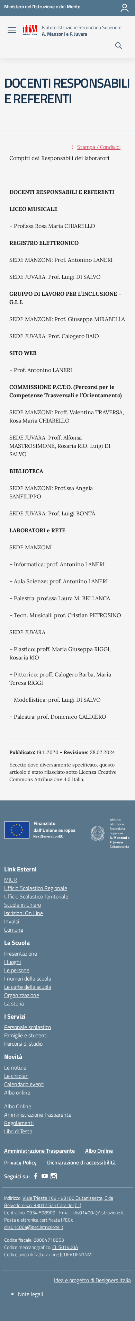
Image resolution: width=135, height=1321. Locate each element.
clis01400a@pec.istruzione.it (33, 1227)
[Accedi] (124, 7)
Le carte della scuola (27, 987)
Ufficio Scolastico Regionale (35, 888)
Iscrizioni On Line (23, 913)
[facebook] (36, 1176)
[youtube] (45, 1176)
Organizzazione (21, 995)
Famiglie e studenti (25, 1035)
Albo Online (17, 1106)
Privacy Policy (20, 1162)
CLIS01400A (65, 1247)
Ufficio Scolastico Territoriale (36, 896)
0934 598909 (41, 1212)
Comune (13, 929)
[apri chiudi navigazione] (12, 31)
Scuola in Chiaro (22, 905)
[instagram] (54, 1176)
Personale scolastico (27, 1027)
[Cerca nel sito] (118, 46)
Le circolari (16, 1076)
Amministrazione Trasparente (37, 1114)
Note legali (30, 1294)
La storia (14, 1003)
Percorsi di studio (23, 1043)
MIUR (10, 880)
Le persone (16, 970)
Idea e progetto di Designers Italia (92, 1280)
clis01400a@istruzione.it (98, 1212)
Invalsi (11, 921)
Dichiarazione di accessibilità (81, 1162)
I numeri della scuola (27, 978)
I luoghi (12, 962)
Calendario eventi (24, 1084)
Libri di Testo (18, 1131)
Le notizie (15, 1067)
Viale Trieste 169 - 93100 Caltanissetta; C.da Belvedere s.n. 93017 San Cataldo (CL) (58, 1201)
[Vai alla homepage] (30, 30)
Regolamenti (19, 1123)
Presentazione (20, 953)
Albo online (17, 1092)
